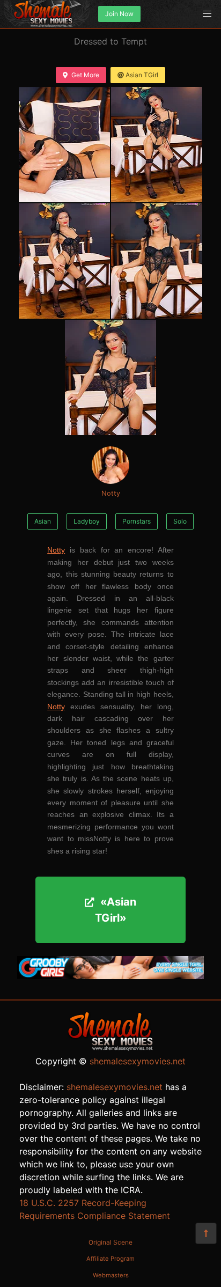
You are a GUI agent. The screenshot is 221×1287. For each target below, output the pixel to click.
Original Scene (110, 1242)
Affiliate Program (110, 1258)
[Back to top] (206, 1233)
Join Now (119, 14)
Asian (42, 521)
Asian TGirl (142, 75)
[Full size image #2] (64, 261)
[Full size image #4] (110, 377)
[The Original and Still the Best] (110, 975)
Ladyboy (86, 521)
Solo (180, 521)
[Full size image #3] (156, 261)
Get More (85, 75)
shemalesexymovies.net (138, 1061)
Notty (110, 493)
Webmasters (111, 1275)
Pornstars (136, 521)
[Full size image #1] (156, 144)
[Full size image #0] (64, 144)
